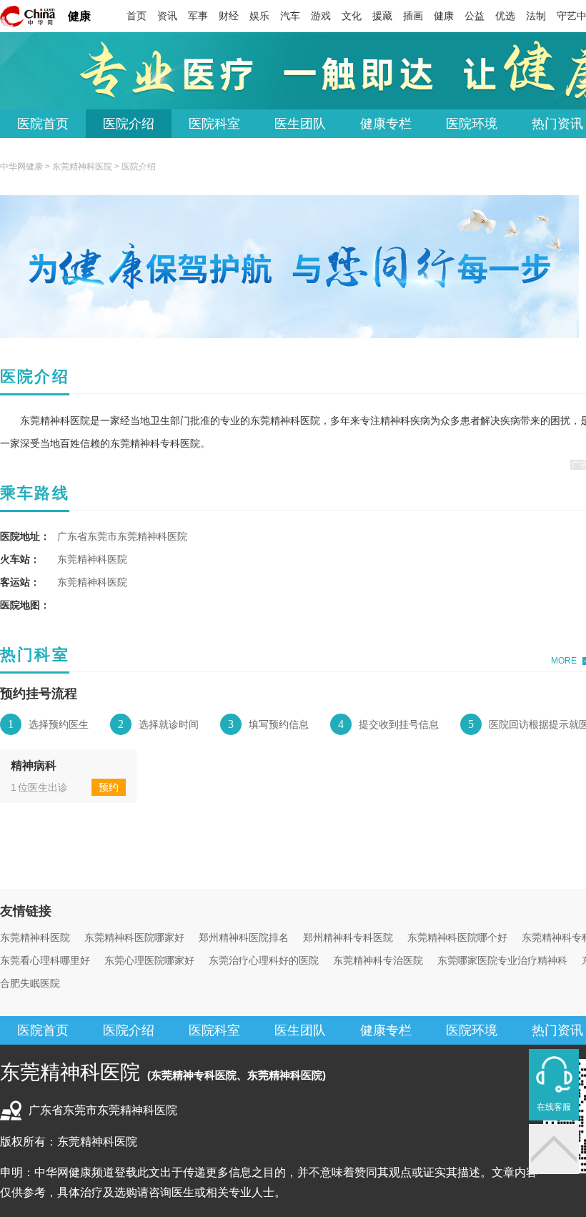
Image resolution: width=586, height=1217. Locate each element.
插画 (413, 15)
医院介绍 (128, 124)
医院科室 (214, 124)
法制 (536, 15)
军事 (198, 15)
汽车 (290, 15)
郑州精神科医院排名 (244, 937)
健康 (79, 16)
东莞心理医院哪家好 (149, 960)
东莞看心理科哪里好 (45, 960)
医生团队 (300, 124)
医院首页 (43, 124)
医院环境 (471, 124)
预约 (109, 787)
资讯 (167, 15)
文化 (352, 15)
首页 (136, 15)
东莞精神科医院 (82, 167)
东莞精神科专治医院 (378, 960)
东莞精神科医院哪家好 (134, 937)
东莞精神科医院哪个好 (457, 937)
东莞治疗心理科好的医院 (264, 960)
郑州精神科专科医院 (348, 937)
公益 (475, 15)
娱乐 (259, 15)
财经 (229, 15)
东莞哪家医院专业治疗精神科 (502, 960)
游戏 (321, 15)
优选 (505, 15)
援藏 (382, 15)
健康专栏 (386, 124)
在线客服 (554, 1107)
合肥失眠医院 (30, 983)
